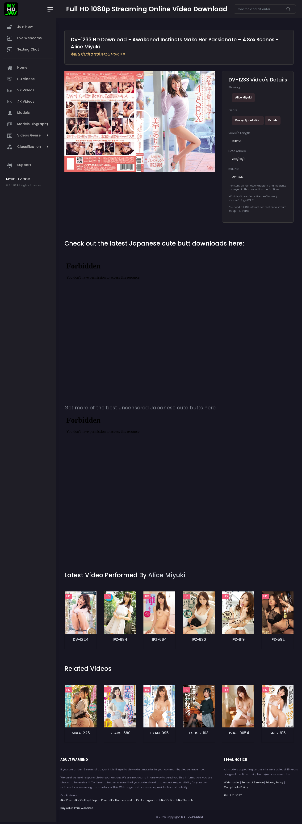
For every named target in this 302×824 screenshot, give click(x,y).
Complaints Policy (236, 787)
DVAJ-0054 (238, 733)
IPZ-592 (278, 639)
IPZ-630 (199, 639)
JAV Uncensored (120, 800)
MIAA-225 (80, 733)
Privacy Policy (274, 782)
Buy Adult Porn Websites (76, 808)
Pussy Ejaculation (247, 120)
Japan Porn (99, 800)
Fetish (272, 120)
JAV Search (185, 800)
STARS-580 (119, 733)
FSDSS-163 (199, 733)
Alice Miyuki (243, 97)
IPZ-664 (159, 639)
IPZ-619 (238, 639)
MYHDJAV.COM (192, 817)
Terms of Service (253, 782)
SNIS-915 (278, 733)
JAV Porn (66, 800)
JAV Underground (146, 800)
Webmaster (231, 782)
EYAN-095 (159, 733)
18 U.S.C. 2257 (233, 795)
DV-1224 (80, 639)
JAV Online (167, 800)
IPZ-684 (120, 639)
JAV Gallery (82, 800)
